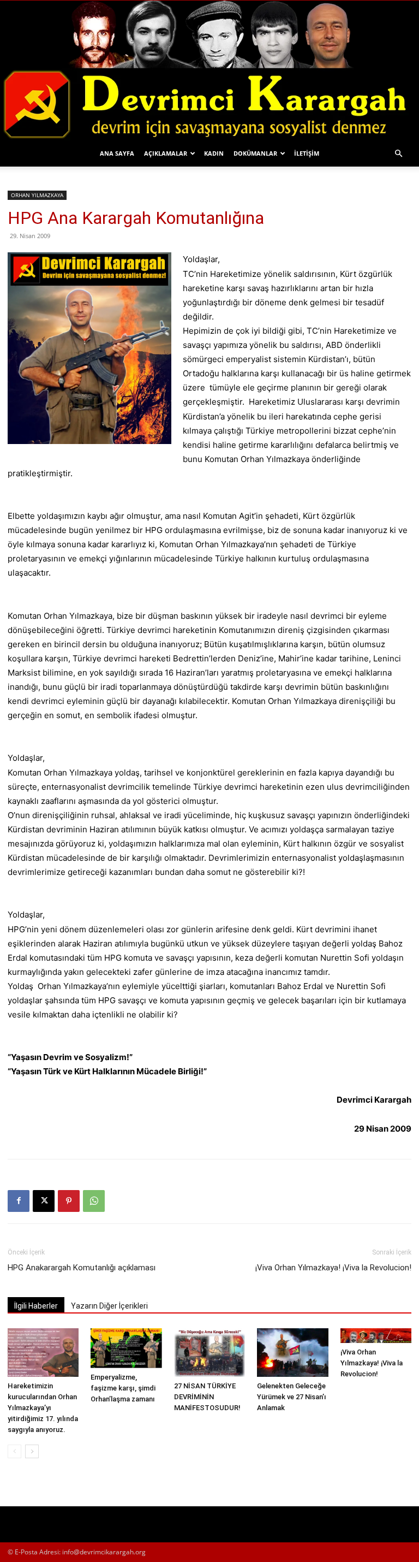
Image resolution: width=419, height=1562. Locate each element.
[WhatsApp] (94, 1201)
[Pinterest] (69, 1201)
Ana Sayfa (117, 153)
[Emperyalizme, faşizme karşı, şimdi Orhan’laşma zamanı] (126, 1348)
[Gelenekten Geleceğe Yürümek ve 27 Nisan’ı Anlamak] (292, 1352)
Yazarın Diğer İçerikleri (109, 1305)
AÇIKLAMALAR (165, 153)
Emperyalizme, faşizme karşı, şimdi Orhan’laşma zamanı (123, 1388)
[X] (44, 1201)
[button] (398, 154)
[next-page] (32, 1451)
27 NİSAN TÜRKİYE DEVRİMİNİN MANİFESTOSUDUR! (207, 1397)
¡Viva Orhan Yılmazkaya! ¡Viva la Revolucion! (333, 1268)
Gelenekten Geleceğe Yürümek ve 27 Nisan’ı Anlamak (291, 1397)
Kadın (214, 153)
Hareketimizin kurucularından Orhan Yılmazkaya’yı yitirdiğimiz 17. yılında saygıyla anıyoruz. (43, 1408)
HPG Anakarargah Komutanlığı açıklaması (81, 1268)
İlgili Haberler (36, 1305)
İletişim (306, 153)
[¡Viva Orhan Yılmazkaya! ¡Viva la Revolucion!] (375, 1335)
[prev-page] (14, 1451)
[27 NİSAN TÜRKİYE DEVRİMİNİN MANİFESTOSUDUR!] (209, 1352)
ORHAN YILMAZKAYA (37, 195)
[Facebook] (18, 1201)
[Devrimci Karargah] (209, 70)
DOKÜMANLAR (255, 153)
